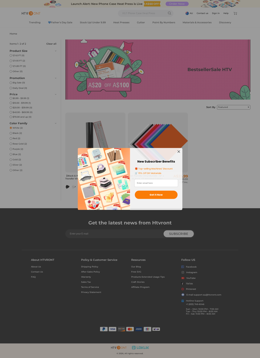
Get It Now (156, 195)
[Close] (178, 151)
